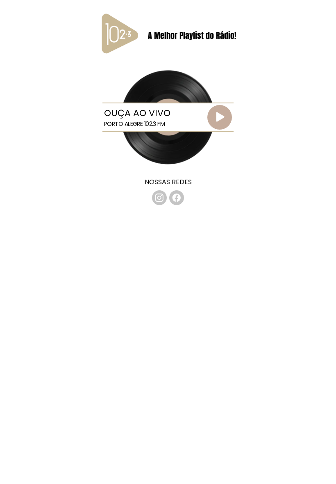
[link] (159, 197)
